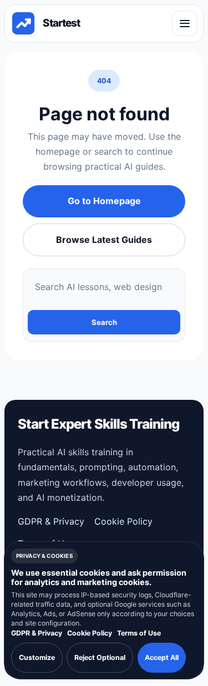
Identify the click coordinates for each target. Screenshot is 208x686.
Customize (37, 657)
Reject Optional (99, 657)
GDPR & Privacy (51, 521)
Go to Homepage (104, 200)
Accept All (162, 657)
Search (104, 322)
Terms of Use (139, 633)
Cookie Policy (123, 521)
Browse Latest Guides (104, 239)
